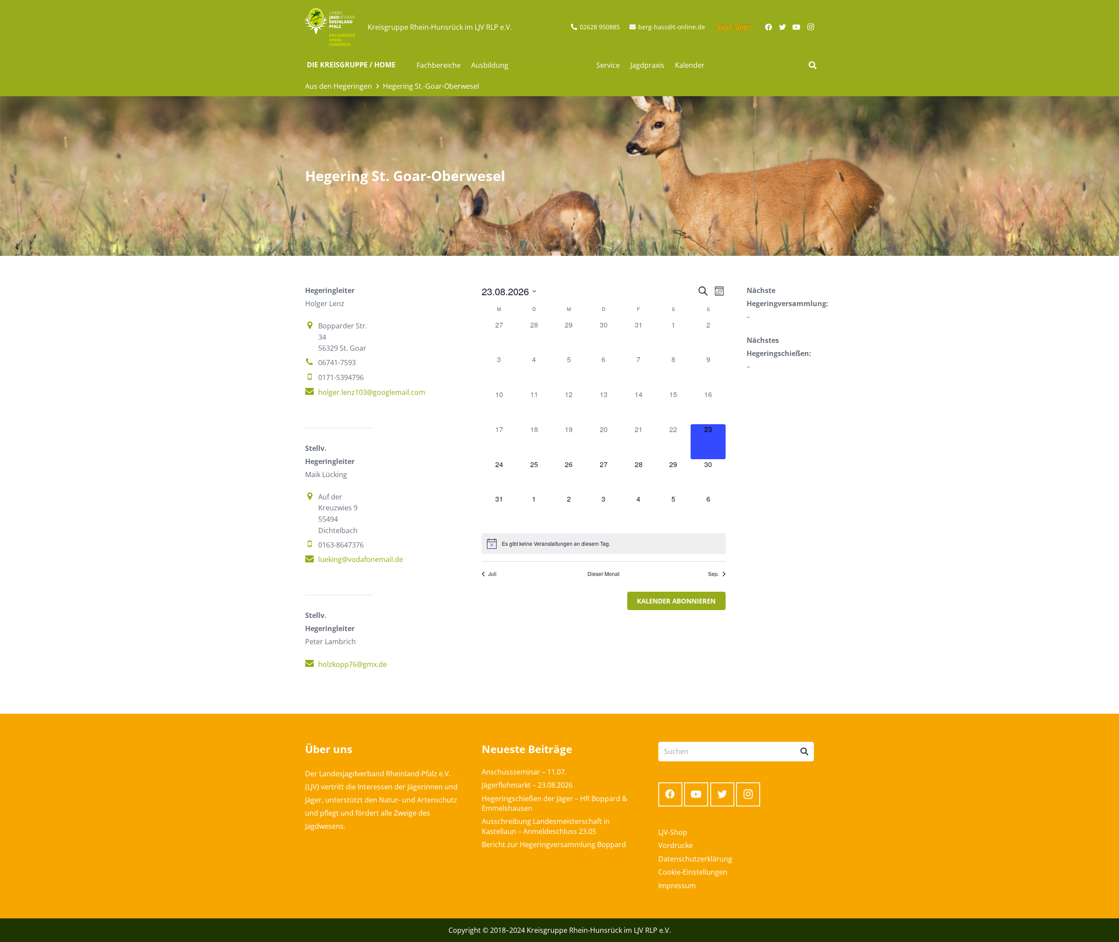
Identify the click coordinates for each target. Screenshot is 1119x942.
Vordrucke (675, 845)
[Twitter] (782, 27)
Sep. (713, 573)
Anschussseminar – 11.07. (524, 772)
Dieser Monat (603, 573)
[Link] (330, 27)
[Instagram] (810, 27)
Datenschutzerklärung (695, 859)
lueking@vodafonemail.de (360, 559)
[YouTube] (796, 27)
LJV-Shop (672, 832)
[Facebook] (768, 27)
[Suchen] (812, 65)
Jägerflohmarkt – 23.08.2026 (527, 785)
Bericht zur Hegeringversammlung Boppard (554, 844)
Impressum (677, 885)
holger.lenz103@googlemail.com (371, 392)
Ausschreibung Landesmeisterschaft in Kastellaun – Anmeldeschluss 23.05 (546, 826)
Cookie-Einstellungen (692, 872)
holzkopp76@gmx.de (352, 664)
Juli (492, 573)
